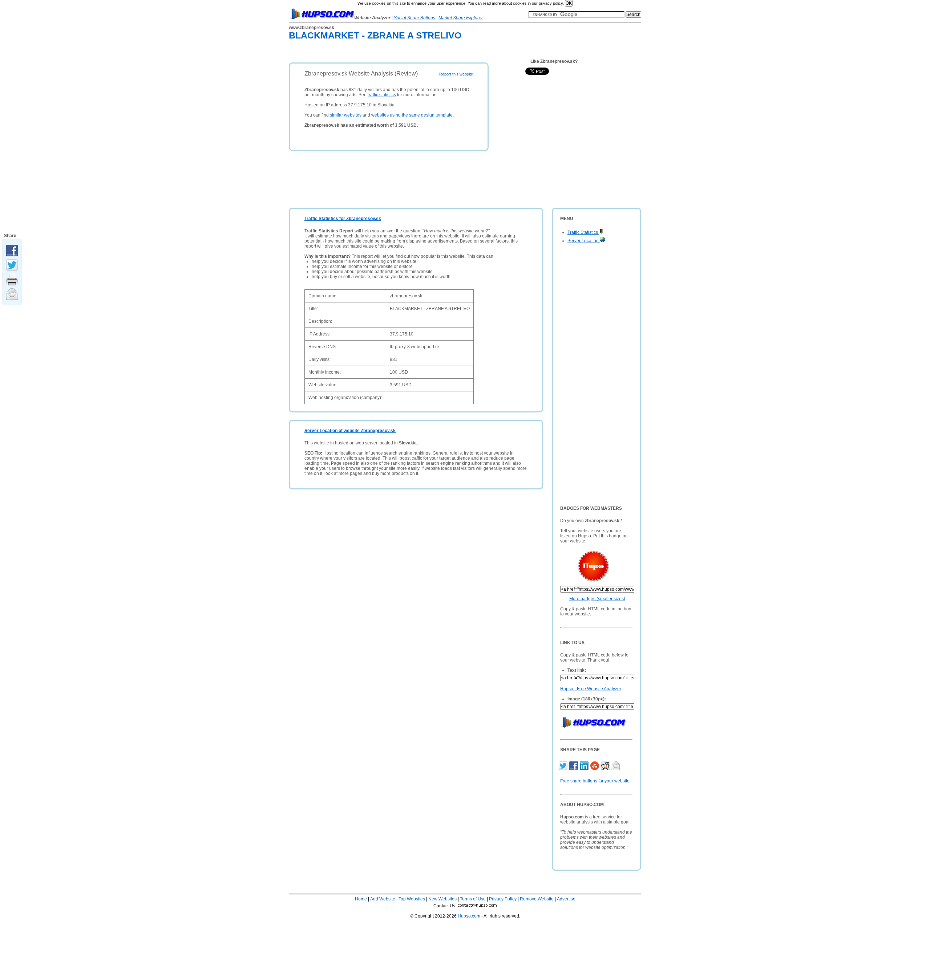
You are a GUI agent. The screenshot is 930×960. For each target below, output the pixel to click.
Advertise (566, 899)
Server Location (583, 240)
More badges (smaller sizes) (597, 598)
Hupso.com (469, 916)
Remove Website (537, 899)
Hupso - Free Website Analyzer (590, 688)
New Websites (442, 899)
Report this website (456, 74)
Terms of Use (473, 899)
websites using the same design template (412, 115)
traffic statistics (382, 94)
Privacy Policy (503, 899)
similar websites (345, 115)
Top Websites (412, 899)
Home (361, 899)
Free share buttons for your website (595, 781)
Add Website (382, 899)
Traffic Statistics (583, 232)
